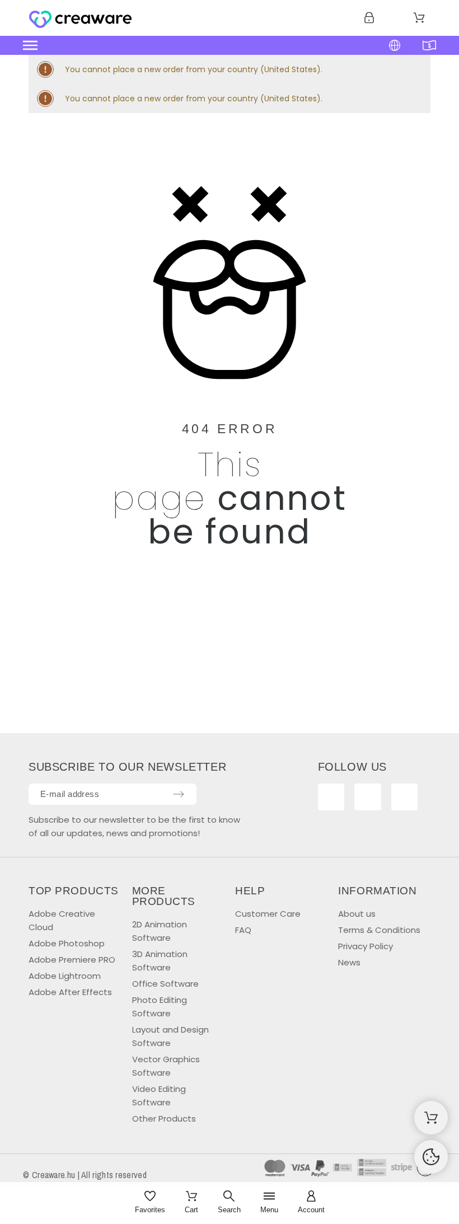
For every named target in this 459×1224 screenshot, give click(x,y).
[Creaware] (80, 20)
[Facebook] (331, 797)
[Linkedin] (404, 797)
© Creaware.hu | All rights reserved (85, 1175)
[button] (178, 45)
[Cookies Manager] (431, 1157)
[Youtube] (367, 797)
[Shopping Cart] (431, 1117)
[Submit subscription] (178, 794)
